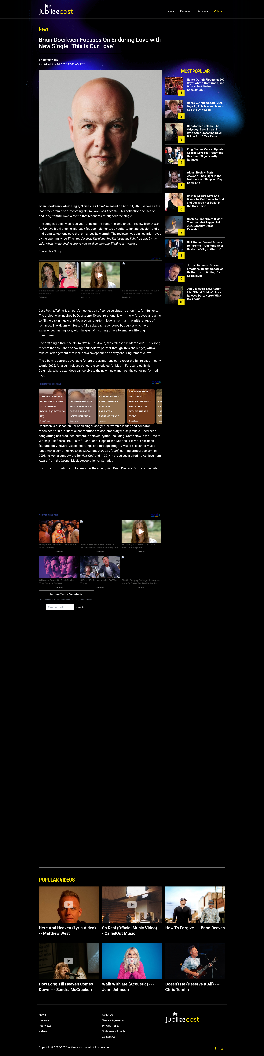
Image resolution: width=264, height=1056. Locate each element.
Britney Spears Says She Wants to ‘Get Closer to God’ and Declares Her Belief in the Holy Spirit (206, 201)
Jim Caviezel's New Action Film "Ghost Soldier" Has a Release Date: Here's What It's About (204, 294)
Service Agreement (113, 1020)
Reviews (185, 11)
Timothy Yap (50, 59)
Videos (218, 11)
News (170, 11)
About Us (107, 1014)
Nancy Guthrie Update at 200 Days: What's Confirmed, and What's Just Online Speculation (206, 85)
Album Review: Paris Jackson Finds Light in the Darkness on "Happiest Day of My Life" (204, 178)
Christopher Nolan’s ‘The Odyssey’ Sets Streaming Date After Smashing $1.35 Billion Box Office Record (204, 131)
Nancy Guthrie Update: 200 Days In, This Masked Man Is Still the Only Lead (205, 106)
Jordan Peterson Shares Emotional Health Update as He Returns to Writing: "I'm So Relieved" (205, 270)
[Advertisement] (195, 52)
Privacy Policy (110, 1025)
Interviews (202, 11)
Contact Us (108, 1036)
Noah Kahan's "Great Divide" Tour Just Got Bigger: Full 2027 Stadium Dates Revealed (205, 224)
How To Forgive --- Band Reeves (195, 927)
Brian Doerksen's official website (135, 468)
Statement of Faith (113, 1031)
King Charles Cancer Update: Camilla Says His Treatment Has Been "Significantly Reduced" (205, 154)
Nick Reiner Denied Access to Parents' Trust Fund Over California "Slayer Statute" (205, 246)
